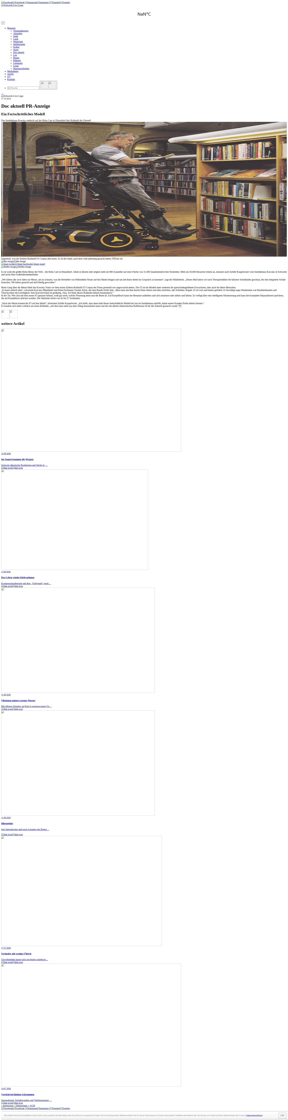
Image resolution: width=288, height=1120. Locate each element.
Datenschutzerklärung (254, 1115)
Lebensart (17, 63)
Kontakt (11, 79)
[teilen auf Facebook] (23, 264)
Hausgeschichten (21, 68)
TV (8, 76)
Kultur (16, 47)
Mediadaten (12, 71)
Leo (15, 55)
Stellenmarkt (19, 44)
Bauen (16, 58)
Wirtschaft (18, 41)
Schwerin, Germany (144, 14)
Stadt (15, 36)
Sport (15, 49)
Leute (16, 66)
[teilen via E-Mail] (38, 264)
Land (15, 39)
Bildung (17, 60)
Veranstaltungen (20, 31)
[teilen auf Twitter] (8, 264)
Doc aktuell (18, 52)
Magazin (11, 28)
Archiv (10, 74)
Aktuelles (17, 33)
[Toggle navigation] (2, 94)
